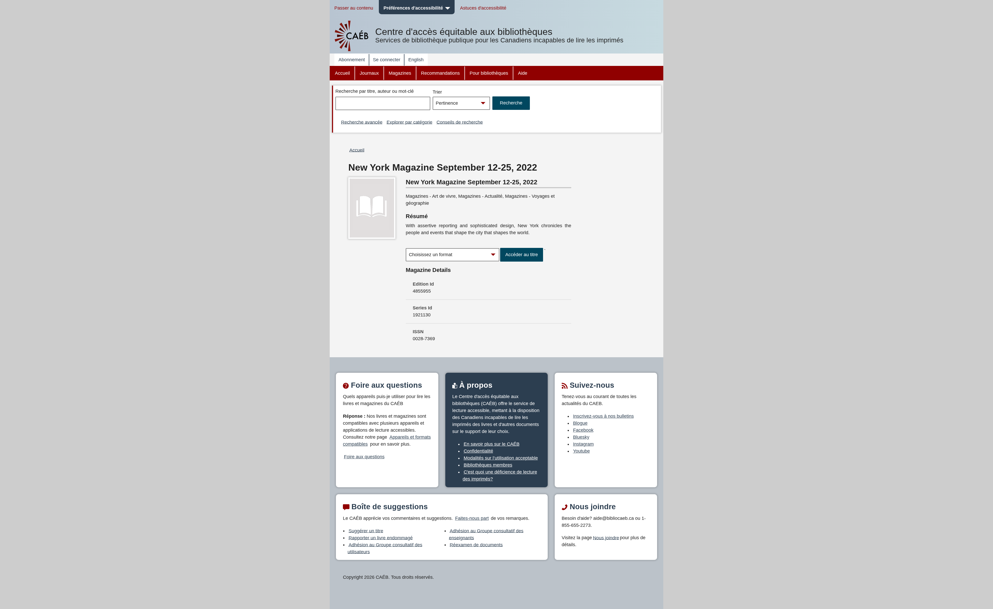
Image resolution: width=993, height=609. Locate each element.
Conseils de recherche (460, 122)
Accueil (342, 73)
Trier (437, 92)
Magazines (400, 73)
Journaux (369, 73)
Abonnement (351, 59)
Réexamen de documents (476, 544)
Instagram (583, 444)
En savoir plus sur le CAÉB (492, 444)
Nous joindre (606, 537)
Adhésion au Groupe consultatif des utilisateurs (385, 548)
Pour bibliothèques (489, 73)
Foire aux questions (364, 456)
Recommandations (440, 73)
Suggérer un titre (366, 530)
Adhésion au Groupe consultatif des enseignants (486, 534)
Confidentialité (478, 451)
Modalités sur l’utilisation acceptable (501, 458)
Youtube (581, 451)
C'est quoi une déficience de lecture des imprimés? (500, 475)
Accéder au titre (521, 254)
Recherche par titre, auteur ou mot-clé (374, 91)
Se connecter (386, 59)
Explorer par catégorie (409, 122)
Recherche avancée (361, 122)
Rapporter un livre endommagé (381, 537)
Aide (522, 73)
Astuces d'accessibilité (483, 8)
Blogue (580, 423)
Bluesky (581, 437)
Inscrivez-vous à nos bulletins (603, 416)
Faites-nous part (472, 518)
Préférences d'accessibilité (413, 8)
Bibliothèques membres (488, 465)
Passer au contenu (353, 8)
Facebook (583, 430)
